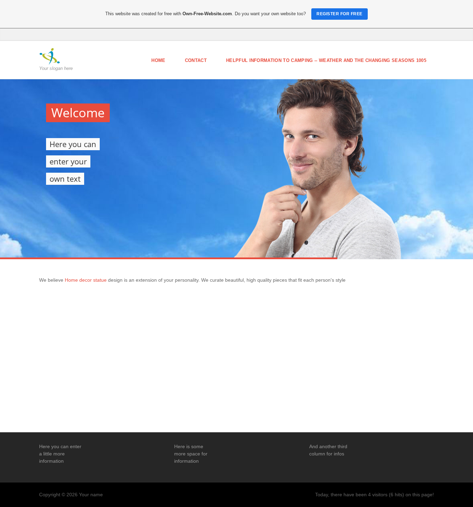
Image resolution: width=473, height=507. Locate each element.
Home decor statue (86, 280)
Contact (196, 60)
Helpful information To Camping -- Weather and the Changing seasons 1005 (326, 60)
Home (158, 60)
